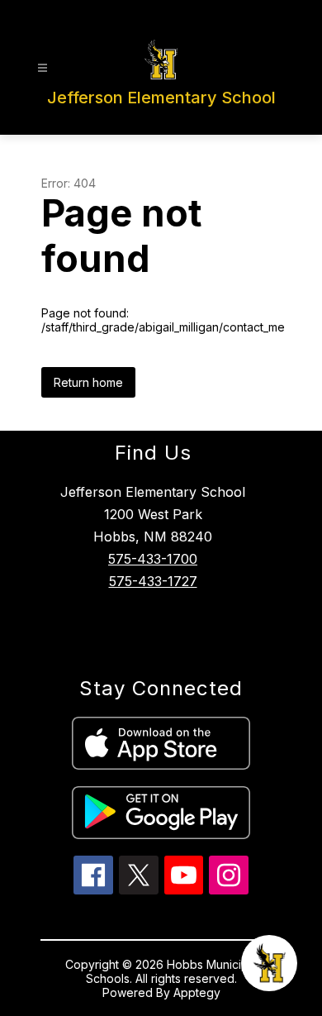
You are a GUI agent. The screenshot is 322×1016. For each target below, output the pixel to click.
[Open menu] (42, 68)
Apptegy (196, 992)
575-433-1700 (152, 559)
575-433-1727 (153, 581)
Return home (88, 382)
